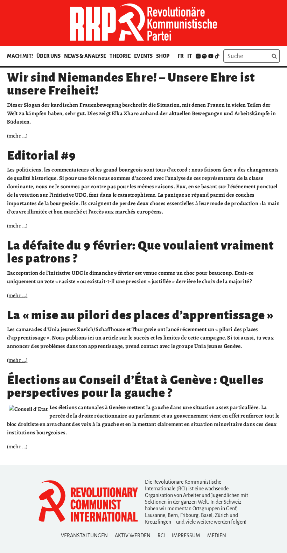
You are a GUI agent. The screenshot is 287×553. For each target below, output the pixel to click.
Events (143, 56)
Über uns (48, 56)
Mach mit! (20, 56)
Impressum (186, 535)
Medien (216, 535)
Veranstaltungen (84, 535)
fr (181, 56)
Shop (162, 56)
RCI (161, 535)
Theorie (120, 56)
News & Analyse (85, 56)
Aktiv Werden (132, 535)
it (189, 56)
